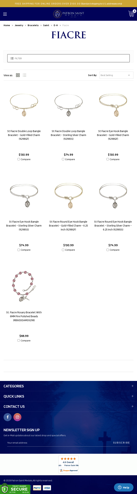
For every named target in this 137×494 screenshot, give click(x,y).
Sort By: (92, 75)
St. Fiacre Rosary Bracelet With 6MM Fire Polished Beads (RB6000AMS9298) (24, 316)
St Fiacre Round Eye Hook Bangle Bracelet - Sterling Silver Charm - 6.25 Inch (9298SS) (113, 225)
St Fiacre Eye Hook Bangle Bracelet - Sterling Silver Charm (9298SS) (24, 225)
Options (24, 167)
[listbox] (116, 75)
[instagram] (17, 417)
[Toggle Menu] (5, 14)
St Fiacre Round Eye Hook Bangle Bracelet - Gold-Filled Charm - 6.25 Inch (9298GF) (68, 225)
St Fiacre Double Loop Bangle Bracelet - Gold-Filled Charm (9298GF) (24, 135)
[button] (68, 58)
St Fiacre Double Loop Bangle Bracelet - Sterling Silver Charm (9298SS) (68, 135)
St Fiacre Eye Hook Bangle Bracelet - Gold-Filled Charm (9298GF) (113, 135)
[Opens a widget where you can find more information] (123, 487)
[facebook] (7, 417)
